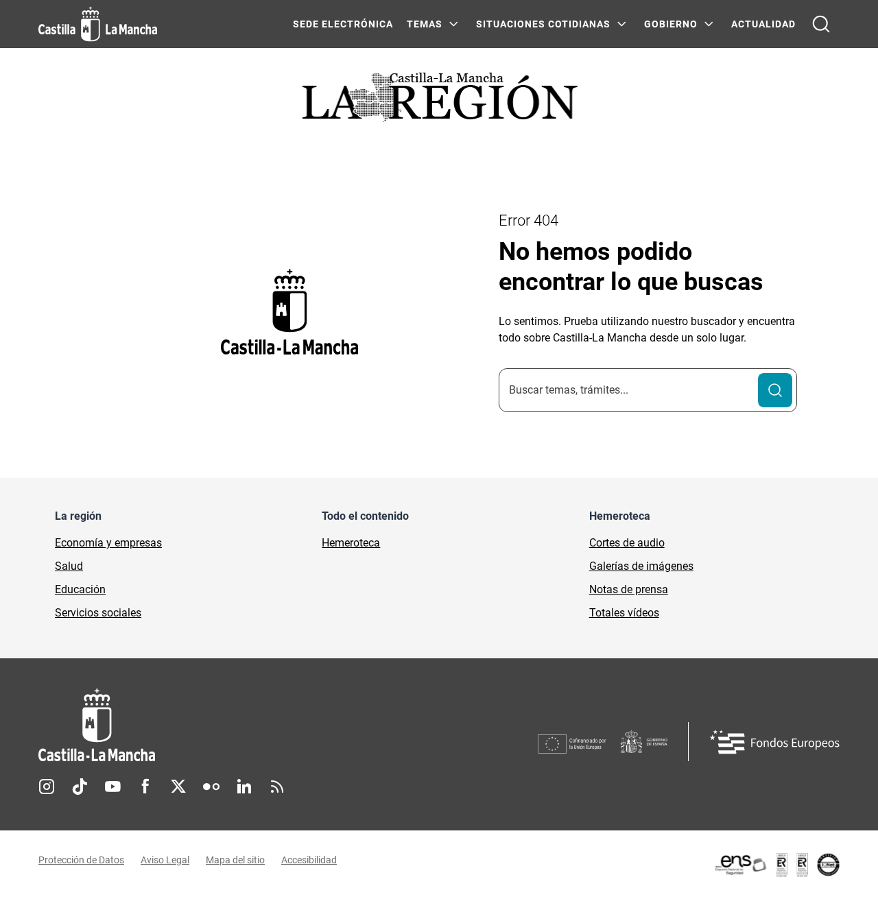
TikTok (79, 786)
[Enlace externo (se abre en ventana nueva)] (776, 864)
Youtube (112, 786)
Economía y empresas (108, 542)
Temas (424, 24)
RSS (277, 786)
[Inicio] (224, 725)
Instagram (46, 786)
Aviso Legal (165, 859)
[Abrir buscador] (821, 24)
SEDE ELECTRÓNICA (343, 24)
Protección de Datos (81, 859)
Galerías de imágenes (641, 566)
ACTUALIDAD (763, 24)
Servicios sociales (98, 612)
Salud (69, 566)
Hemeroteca (351, 542)
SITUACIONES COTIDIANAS (543, 24)
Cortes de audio (627, 542)
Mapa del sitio (235, 859)
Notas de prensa (628, 589)
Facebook (145, 786)
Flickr (211, 786)
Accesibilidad (309, 859)
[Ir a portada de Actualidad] (439, 101)
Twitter (178, 786)
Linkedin (244, 786)
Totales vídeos (624, 612)
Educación (80, 589)
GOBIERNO (671, 24)
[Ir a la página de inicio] (97, 24)
